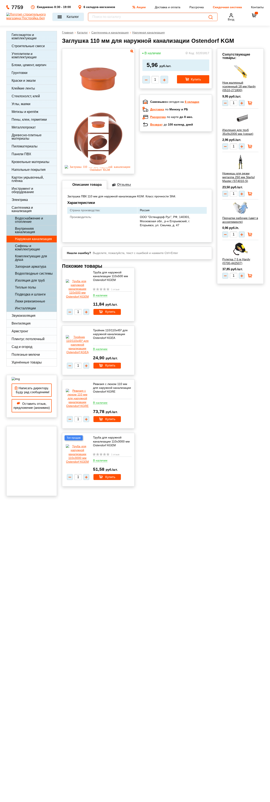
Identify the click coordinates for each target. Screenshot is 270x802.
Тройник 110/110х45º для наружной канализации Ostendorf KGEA (110, 334)
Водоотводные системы (34, 273)
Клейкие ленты (23, 88)
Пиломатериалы (25, 146)
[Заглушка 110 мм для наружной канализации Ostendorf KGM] (98, 169)
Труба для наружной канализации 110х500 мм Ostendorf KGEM (110, 276)
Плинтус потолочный (28, 339)
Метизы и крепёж (25, 112)
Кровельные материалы (30, 162)
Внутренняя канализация (25, 230)
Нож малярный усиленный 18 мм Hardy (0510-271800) (239, 86)
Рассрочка (196, 7)
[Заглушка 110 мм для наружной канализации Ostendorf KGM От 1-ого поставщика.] (98, 105)
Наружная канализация (33, 239)
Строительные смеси (28, 46)
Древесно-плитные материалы (27, 136)
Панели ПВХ (21, 154)
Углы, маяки (21, 104)
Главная (67, 32)
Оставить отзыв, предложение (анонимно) (32, 406)
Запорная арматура (30, 266)
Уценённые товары (27, 362)
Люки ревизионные (30, 301)
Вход (231, 19)
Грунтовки (19, 73)
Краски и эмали (24, 80)
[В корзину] (254, 15)
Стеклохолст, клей (26, 96)
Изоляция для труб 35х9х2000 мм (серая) (237, 131)
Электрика (20, 200)
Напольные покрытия (29, 169)
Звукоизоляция (23, 315)
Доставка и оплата (167, 7)
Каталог (73, 17)
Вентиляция (21, 323)
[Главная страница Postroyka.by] (27, 17)
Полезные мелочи (26, 354)
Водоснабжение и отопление (29, 220)
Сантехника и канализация (22, 209)
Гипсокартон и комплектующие (24, 36)
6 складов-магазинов (99, 7)
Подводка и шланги (30, 294)
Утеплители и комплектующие (24, 55)
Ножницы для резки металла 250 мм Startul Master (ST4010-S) (238, 177)
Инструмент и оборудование (23, 190)
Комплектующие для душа (31, 257)
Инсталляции (25, 308)
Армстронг (20, 331)
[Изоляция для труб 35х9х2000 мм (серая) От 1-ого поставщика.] (240, 118)
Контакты (257, 7)
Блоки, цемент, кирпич (29, 65)
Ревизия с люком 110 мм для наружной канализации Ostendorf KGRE (112, 387)
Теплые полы (25, 287)
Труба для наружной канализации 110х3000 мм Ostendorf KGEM (111, 441)
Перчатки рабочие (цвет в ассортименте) (240, 219)
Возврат (156, 124)
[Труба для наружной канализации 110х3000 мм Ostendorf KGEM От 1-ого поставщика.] (77, 454)
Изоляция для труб (30, 280)
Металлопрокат (24, 127)
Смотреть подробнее (180, 162)
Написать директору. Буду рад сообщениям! (31, 390)
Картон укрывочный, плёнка (28, 179)
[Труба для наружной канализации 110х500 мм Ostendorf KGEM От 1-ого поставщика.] (77, 288)
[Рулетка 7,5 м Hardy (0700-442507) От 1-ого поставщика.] (240, 249)
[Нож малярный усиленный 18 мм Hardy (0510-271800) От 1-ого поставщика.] (240, 71)
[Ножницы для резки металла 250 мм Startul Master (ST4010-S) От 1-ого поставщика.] (240, 162)
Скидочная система (227, 7)
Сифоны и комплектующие (27, 247)
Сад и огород (22, 347)
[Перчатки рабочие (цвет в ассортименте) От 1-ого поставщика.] (240, 208)
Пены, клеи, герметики (29, 119)
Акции (141, 7)
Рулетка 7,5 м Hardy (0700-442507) (236, 261)
